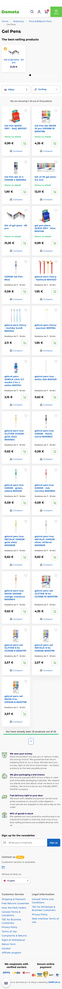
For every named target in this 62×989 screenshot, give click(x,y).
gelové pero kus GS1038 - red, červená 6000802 (45, 488)
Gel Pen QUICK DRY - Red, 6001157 (15, 127)
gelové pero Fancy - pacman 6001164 (45, 326)
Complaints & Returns (14, 935)
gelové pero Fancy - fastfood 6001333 (45, 278)
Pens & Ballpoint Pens (40, 21)
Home (5, 21)
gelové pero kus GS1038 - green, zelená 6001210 (14, 488)
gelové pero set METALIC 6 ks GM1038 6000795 (45, 648)
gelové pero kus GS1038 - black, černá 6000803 (44, 433)
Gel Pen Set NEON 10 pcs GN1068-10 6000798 (45, 128)
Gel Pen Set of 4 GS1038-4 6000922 (15, 178)
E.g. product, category (22, 37)
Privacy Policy (9, 927)
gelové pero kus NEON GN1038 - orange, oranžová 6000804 (14, 595)
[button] (32, 12)
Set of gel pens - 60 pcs (14, 61)
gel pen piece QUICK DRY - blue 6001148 (45, 228)
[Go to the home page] (10, 12)
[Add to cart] (24, 143)
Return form (9, 944)
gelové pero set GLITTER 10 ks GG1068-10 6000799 (46, 593)
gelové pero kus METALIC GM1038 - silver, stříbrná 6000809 (45, 541)
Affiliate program (11, 952)
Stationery (18, 21)
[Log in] (39, 12)
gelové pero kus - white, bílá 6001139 (45, 378)
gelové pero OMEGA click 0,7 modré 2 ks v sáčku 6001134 (14, 381)
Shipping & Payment (13, 899)
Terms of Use (9, 931)
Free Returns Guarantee (15, 903)
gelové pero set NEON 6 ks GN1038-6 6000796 (15, 699)
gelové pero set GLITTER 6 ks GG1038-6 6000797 (15, 648)
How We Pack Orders (14, 907)
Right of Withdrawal (13, 940)
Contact (6, 948)
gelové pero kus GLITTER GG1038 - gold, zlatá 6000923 (14, 435)
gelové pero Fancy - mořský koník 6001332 (15, 328)
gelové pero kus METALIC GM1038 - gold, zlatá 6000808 (15, 541)
